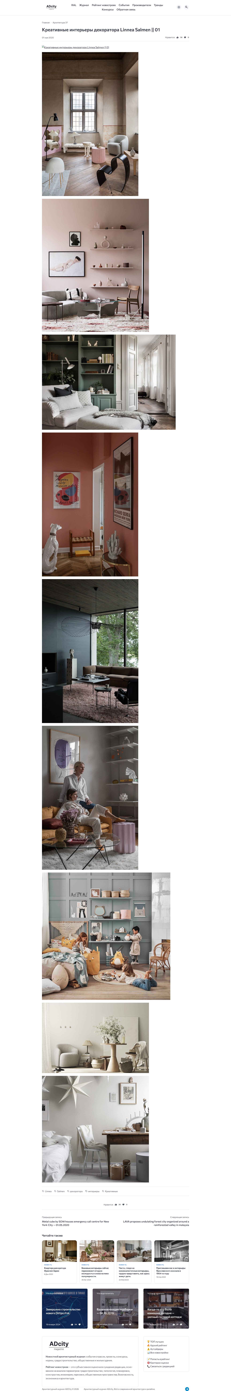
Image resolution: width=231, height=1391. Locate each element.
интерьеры (93, 1191)
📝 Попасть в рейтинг (158, 1359)
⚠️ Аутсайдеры (155, 1349)
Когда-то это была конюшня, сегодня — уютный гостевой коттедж (164, 1313)
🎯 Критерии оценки (158, 1362)
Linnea (48, 1191)
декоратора (76, 1191)
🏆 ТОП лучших (155, 1341)
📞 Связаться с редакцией (160, 1366)
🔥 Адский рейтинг (157, 1345)
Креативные (111, 1191)
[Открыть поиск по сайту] (186, 7)
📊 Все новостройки (157, 1352)
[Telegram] (187, 1389)
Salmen (61, 1191)
